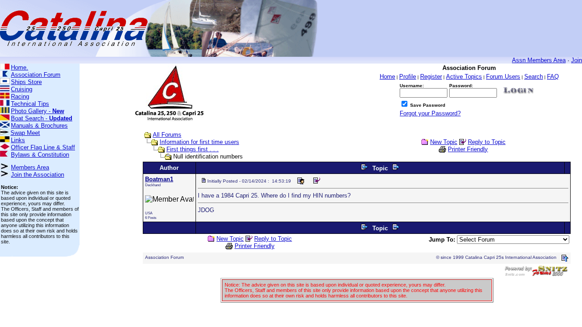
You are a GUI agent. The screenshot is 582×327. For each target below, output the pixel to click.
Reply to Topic (487, 142)
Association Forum (35, 74)
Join (576, 60)
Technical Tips (30, 103)
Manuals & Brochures (39, 125)
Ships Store (26, 82)
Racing (20, 96)
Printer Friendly (468, 149)
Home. (19, 67)
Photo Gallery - (37, 111)
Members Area (30, 167)
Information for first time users (199, 142)
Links (18, 140)
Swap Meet (25, 132)
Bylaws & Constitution (40, 154)
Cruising (21, 89)
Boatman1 (159, 179)
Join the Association (37, 174)
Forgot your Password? (430, 113)
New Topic (443, 142)
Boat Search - (41, 118)
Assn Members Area (539, 60)
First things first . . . (192, 149)
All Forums (167, 134)
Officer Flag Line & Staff (43, 147)
